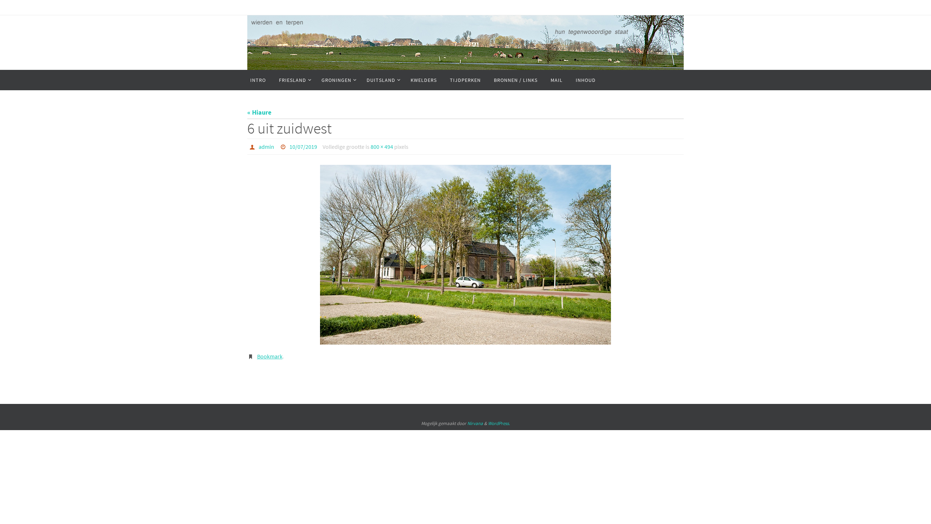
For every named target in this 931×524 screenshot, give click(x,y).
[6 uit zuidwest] (465, 255)
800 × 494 (382, 146)
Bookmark (270, 356)
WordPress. (499, 423)
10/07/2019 (303, 146)
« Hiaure (259, 112)
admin (266, 146)
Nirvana (475, 423)
